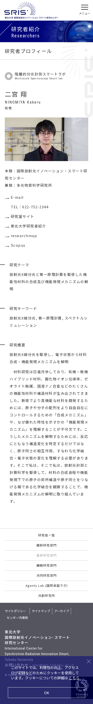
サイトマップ (41, 611)
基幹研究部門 (46, 555)
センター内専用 (17, 617)
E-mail (17, 197)
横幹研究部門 (46, 545)
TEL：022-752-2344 (29, 206)
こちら (74, 677)
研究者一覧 (46, 535)
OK (46, 692)
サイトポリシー (15, 611)
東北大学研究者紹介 (28, 225)
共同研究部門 (46, 575)
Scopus (18, 245)
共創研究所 (46, 595)
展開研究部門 (46, 565)
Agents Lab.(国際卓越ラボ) (47, 585)
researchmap (24, 235)
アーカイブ (61, 611)
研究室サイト (22, 216)
